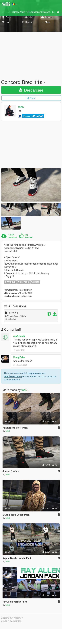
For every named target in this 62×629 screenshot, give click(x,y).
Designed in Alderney (12, 617)
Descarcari (12, 237)
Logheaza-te (34, 373)
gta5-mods (19, 336)
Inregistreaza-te (12, 376)
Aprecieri (28, 237)
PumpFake (19, 357)
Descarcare (33, 90)
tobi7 (21, 107)
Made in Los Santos (11, 620)
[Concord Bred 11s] (31, 185)
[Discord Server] (20, 110)
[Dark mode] (53, 12)
